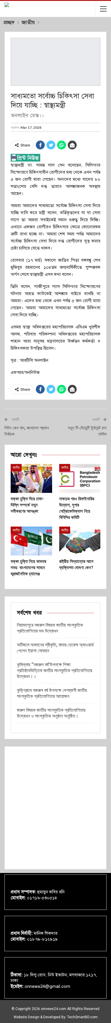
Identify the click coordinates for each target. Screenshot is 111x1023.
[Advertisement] (55, 807)
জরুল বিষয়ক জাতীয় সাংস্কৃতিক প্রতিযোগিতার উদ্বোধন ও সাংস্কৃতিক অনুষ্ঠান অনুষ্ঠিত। (51, 713)
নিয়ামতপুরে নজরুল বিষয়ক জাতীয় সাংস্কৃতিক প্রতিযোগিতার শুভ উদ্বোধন (50, 628)
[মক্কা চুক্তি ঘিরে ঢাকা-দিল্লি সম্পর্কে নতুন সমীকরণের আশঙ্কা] (31, 478)
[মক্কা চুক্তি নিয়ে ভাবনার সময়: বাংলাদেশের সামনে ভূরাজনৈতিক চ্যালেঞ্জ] (31, 541)
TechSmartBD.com (82, 1017)
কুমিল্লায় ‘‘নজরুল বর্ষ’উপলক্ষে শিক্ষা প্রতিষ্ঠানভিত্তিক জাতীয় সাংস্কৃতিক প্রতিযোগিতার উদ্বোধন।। (54, 670)
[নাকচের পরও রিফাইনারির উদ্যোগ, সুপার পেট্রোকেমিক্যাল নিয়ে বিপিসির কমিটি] (80, 478)
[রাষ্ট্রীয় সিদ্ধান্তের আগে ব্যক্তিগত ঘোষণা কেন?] (80, 541)
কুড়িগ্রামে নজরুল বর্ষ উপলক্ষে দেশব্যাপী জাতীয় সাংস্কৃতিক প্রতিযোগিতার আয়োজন (52, 693)
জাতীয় (16, 467)
